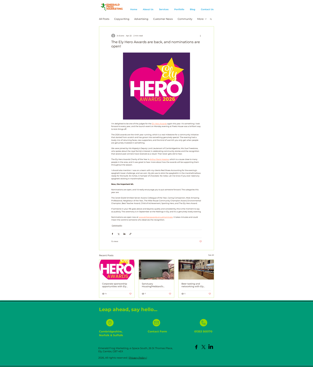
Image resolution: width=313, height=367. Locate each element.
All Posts (104, 18)
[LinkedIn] (211, 347)
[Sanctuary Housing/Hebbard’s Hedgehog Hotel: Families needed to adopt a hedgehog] (156, 269)
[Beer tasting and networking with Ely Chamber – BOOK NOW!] (196, 269)
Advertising (141, 18)
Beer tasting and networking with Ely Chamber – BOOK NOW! (194, 285)
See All (211, 255)
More (200, 18)
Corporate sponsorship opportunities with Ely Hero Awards (114, 285)
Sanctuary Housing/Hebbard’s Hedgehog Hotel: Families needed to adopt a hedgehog (156, 285)
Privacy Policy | (138, 357)
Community (185, 18)
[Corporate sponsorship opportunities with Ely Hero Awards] (116, 269)
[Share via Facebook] (112, 234)
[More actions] (200, 35)
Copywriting (121, 18)
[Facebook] (196, 347)
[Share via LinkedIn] (124, 234)
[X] (203, 347)
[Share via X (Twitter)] (118, 234)
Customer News (163, 18)
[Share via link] (130, 234)
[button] (211, 19)
